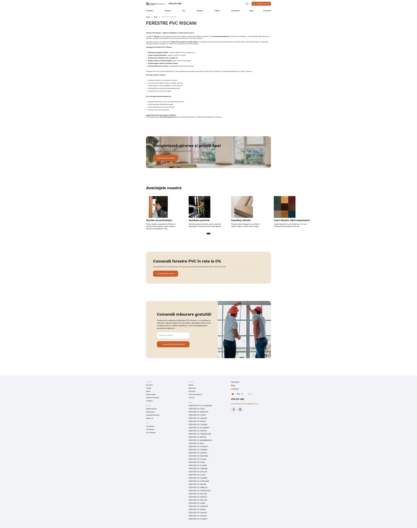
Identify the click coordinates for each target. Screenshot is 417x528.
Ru (247, 4)
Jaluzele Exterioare (153, 415)
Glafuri (148, 391)
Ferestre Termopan (152, 398)
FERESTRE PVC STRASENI (198, 450)
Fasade (148, 388)
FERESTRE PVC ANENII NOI (198, 412)
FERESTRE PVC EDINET (197, 503)
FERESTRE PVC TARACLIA (198, 487)
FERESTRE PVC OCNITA (197, 415)
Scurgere (149, 401)
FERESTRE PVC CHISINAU (198, 425)
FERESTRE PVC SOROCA (198, 516)
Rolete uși (149, 418)
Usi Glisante (150, 429)
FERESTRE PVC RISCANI (197, 484)
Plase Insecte (151, 394)
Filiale (155, 17)
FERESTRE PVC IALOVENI (198, 494)
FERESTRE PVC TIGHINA (197, 459)
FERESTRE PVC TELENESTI (198, 447)
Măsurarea (192, 388)
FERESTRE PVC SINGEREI (198, 453)
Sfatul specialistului (195, 394)
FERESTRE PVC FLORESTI (198, 519)
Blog (251, 11)
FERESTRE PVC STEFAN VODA (199, 491)
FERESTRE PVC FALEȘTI (197, 421)
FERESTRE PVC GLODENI (198, 465)
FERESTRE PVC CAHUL (197, 409)
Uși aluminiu (150, 426)
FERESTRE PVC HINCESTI (198, 497)
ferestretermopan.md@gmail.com (244, 404)
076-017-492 (175, 4)
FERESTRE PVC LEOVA (197, 475)
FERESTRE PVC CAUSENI (198, 513)
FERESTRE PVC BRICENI (197, 437)
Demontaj (192, 391)
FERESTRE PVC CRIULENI (198, 472)
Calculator (235, 11)
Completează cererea (165, 158)
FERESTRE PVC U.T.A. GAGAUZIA (200, 406)
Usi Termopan (151, 433)
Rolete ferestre (151, 409)
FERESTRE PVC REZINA (197, 510)
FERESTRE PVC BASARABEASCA (200, 440)
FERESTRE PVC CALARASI (198, 478)
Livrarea (191, 398)
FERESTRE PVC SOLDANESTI (199, 428)
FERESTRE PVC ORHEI (197, 462)
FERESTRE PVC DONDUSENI (199, 481)
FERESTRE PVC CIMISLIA (198, 431)
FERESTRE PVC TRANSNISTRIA (200, 434)
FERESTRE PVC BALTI (196, 443)
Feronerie (149, 385)
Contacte (267, 11)
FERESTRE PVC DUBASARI (198, 469)
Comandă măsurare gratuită (173, 344)
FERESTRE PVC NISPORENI (198, 456)
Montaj (191, 385)
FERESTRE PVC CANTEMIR (198, 506)
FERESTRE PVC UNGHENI (198, 418)
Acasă (148, 17)
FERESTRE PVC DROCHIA (198, 500)
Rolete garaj (150, 412)
